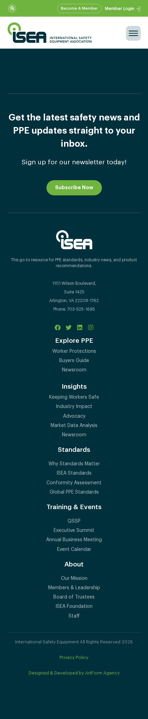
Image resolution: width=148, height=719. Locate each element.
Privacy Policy (74, 657)
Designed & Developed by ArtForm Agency (74, 673)
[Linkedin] (80, 327)
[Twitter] (69, 327)
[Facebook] (58, 327)
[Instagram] (91, 327)
